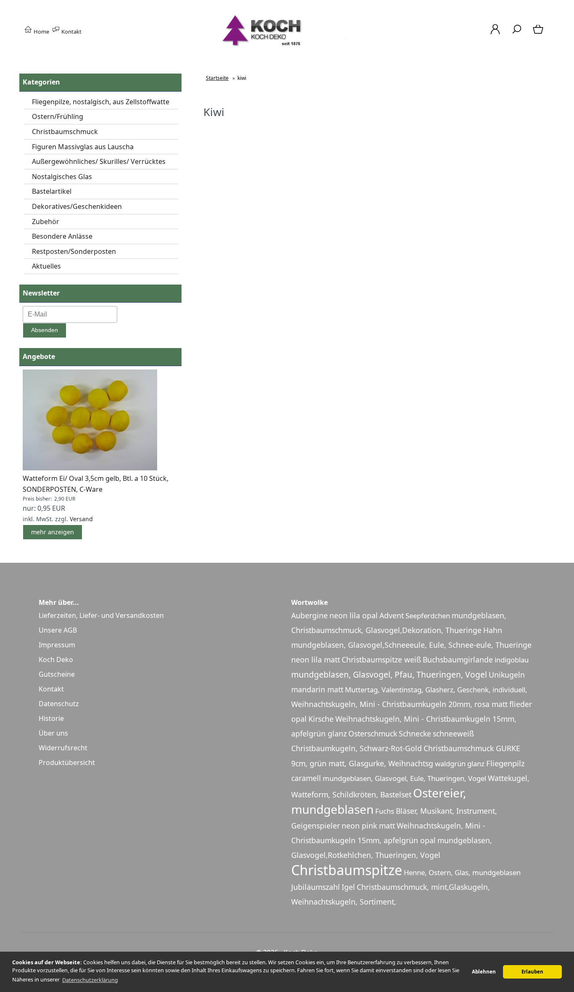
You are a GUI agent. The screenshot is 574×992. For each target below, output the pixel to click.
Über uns (53, 733)
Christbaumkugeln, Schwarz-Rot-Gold (356, 748)
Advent (391, 615)
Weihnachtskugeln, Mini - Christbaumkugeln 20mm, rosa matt (399, 704)
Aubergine (309, 615)
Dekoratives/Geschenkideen (77, 206)
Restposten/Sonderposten (74, 251)
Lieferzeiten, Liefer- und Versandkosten (101, 615)
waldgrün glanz (459, 763)
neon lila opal (353, 615)
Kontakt (71, 31)
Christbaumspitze (346, 870)
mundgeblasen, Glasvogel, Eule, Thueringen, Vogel (404, 778)
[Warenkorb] (538, 33)
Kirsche (321, 719)
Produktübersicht (67, 762)
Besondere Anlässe (62, 236)
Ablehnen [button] (484, 971)
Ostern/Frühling (57, 116)
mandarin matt (317, 689)
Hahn (492, 630)
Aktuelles (46, 266)
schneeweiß (453, 733)
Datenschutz (59, 703)
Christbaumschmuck (65, 131)
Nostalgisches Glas (62, 176)
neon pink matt (368, 826)
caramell (306, 778)
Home (40, 31)
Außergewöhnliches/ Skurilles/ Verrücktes (99, 161)
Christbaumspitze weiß (381, 659)
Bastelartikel (51, 191)
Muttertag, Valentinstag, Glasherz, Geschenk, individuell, (436, 689)
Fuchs (384, 811)
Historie (51, 718)
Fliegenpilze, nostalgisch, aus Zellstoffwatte (100, 101)
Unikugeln (507, 675)
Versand (81, 519)
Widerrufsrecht (63, 747)
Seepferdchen (427, 615)
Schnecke (415, 733)
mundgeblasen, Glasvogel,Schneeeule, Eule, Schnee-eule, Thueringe (411, 645)
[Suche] (516, 33)
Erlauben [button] (532, 971)
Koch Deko (56, 659)
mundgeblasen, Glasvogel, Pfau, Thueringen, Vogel (389, 674)
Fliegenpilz (505, 763)
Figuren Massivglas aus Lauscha (83, 146)
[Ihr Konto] (495, 33)
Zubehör (45, 221)
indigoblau (512, 660)
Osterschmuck (372, 733)
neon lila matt (315, 659)
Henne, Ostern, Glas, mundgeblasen (462, 872)
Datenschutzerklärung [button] (90, 980)
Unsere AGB (58, 630)
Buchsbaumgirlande (458, 659)
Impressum (57, 644)
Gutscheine (57, 674)
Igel (348, 887)
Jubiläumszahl (315, 887)
